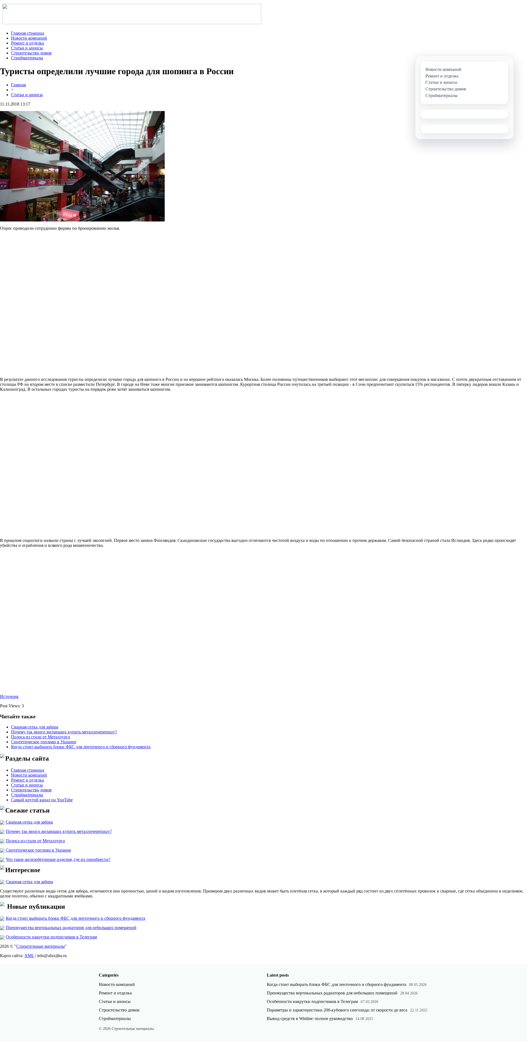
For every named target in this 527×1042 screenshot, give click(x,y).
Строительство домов (31, 53)
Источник (9, 696)
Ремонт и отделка (27, 43)
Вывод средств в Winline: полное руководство (310, 1018)
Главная (18, 84)
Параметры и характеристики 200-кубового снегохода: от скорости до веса (337, 1010)
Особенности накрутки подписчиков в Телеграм (51, 937)
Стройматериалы (27, 58)
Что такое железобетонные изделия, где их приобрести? (58, 859)
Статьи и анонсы (27, 48)
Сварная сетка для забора (34, 727)
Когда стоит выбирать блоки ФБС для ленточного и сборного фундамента (80, 746)
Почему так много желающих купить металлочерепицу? (64, 732)
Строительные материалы (40, 946)
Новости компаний (29, 38)
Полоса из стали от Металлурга (40, 737)
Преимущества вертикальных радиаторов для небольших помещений (71, 927)
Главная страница (27, 33)
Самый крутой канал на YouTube (42, 799)
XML (29, 955)
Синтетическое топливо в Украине (43, 741)
